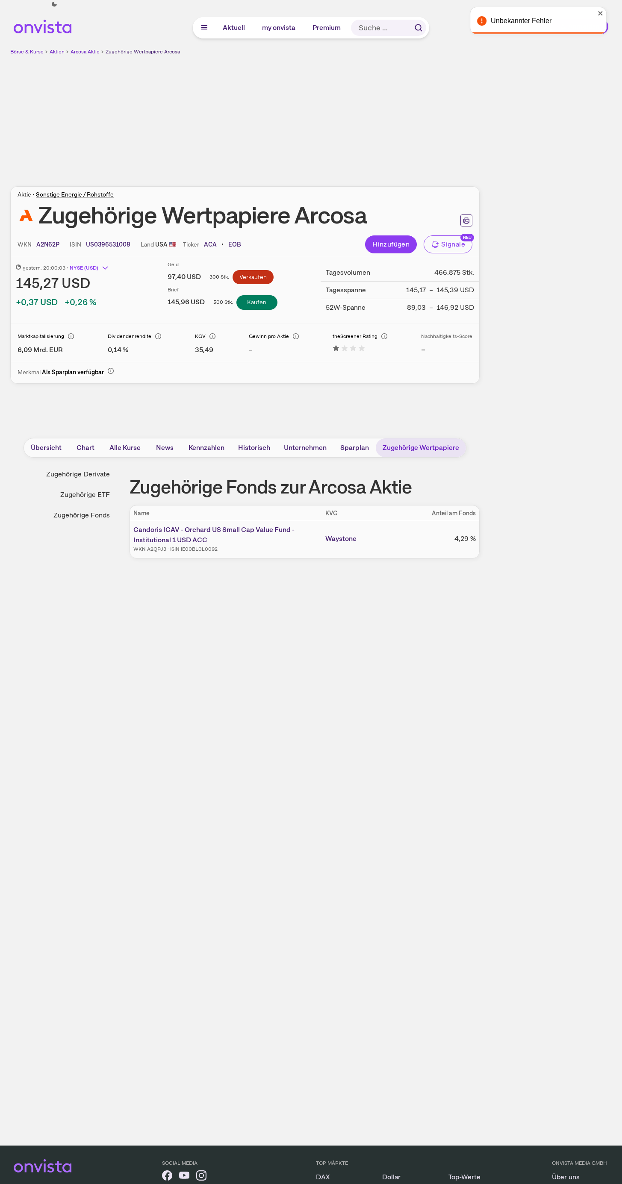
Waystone (341, 538)
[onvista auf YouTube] (184, 1177)
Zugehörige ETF (85, 494)
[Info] (71, 336)
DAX (323, 1176)
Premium (327, 27)
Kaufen (256, 302)
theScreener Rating (355, 336)
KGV (200, 336)
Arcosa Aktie (85, 51)
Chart (85, 447)
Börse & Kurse (27, 51)
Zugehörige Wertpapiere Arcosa (143, 51)
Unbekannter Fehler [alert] (529, 20)
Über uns (566, 1176)
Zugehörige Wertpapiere (421, 447)
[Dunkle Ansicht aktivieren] (54, 4)
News (165, 447)
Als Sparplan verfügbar (73, 372)
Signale (453, 244)
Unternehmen (305, 447)
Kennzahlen (206, 447)
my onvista (279, 27)
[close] (609, 13)
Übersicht (46, 447)
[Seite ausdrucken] (466, 220)
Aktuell (234, 27)
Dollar (391, 1176)
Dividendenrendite (129, 336)
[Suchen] (418, 28)
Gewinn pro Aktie (269, 336)
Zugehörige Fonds (81, 515)
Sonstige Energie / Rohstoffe (75, 194)
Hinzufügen (391, 244)
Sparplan (354, 447)
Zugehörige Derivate (78, 474)
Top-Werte (464, 1176)
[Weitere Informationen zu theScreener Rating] (349, 349)
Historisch (254, 447)
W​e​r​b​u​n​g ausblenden (319, 116)
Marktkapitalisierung (41, 336)
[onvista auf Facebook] (167, 1177)
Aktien (57, 51)
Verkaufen (253, 277)
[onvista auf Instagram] (201, 1177)
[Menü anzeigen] (204, 27)
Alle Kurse (125, 447)
